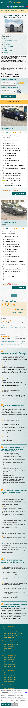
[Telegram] (11, 6)
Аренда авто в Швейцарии (9, 685)
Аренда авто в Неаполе (9, 651)
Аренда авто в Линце (9, 675)
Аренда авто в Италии (8, 641)
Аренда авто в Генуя (9, 648)
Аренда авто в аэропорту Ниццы (11, 662)
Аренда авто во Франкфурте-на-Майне (13, 633)
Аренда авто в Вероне (9, 650)
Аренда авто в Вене (8, 672)
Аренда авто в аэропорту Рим (11, 644)
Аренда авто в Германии (8, 626)
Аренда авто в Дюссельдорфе (11, 635)
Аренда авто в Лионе (9, 659)
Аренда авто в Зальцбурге (10, 677)
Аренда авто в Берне (9, 686)
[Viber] (8, 6)
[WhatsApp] (14, 6)
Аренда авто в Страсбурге (10, 666)
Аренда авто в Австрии (8, 670)
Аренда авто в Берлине (9, 628)
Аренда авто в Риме (8, 642)
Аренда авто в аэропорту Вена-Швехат (13, 674)
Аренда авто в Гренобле (9, 664)
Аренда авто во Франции (9, 655)
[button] (8, 83)
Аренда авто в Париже (9, 657)
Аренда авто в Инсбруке (9, 679)
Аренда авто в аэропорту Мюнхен (12, 631)
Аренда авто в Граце (9, 681)
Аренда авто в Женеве (9, 688)
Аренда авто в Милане (9, 646)
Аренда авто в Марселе (9, 661)
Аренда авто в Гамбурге (9, 637)
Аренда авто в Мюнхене (9, 629)
